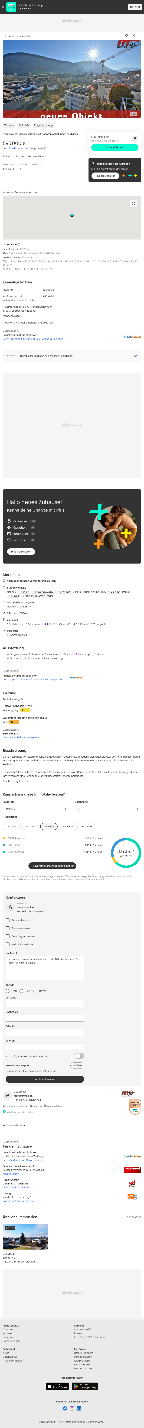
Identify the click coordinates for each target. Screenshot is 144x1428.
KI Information (14, 1360)
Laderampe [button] (84, 654)
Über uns (8, 1329)
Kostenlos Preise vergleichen (19, 1201)
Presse (77, 1333)
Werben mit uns (83, 1368)
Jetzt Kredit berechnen (16, 148)
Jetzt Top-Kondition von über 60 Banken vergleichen (33, 338)
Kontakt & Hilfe (82, 1329)
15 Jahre (11, 826)
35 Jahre (87, 826)
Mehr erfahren (55, 1106)
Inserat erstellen (83, 1356)
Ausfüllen (77, 1065)
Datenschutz (10, 1356)
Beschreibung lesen (14, 781)
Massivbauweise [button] (44, 591)
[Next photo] (130, 79)
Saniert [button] (25, 591)
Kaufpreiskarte (82, 1360)
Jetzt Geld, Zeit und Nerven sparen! (23, 1160)
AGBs (6, 1352)
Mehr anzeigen (11, 315)
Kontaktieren (115, 147)
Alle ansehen (134, 1216)
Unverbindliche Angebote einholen (53, 865)
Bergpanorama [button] (18, 654)
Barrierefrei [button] (16, 658)
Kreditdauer (10, 816)
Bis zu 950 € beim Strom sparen (21, 737)
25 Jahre (49, 826)
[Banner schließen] (3, 6)
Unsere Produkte (83, 1352)
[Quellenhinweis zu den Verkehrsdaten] (19, 244)
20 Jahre (30, 826)
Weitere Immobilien (17, 1106)
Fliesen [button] (15, 595)
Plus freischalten (105, 175)
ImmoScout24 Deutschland (89, 1337)
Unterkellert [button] (65, 591)
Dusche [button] (67, 654)
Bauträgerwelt (82, 1364)
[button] (72, 79)
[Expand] (133, 203)
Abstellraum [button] (82, 623)
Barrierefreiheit (11, 1340)
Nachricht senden (44, 1079)
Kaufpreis (8, 801)
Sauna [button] (100, 654)
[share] (134, 35)
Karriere (7, 1333)
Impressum (9, 1337)
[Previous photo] (13, 79)
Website (37, 1106)
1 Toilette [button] (52, 623)
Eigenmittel (82, 801)
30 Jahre (68, 826)
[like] (127, 35)
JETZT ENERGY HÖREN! (16, 1187)
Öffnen (135, 6)
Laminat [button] (115, 591)
